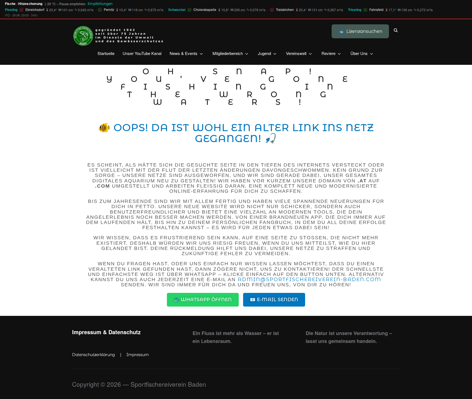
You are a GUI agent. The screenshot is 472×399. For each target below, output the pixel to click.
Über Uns (359, 53)
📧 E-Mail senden (274, 299)
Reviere (328, 53)
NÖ (7, 15)
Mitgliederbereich (228, 53)
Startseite (106, 53)
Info (34, 15)
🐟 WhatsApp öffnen (203, 299)
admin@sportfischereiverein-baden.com (309, 279)
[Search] (395, 29)
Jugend (264, 53)
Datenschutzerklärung (93, 354)
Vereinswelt (296, 53)
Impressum (137, 354)
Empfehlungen (100, 4)
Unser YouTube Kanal (142, 53)
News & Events (183, 53)
